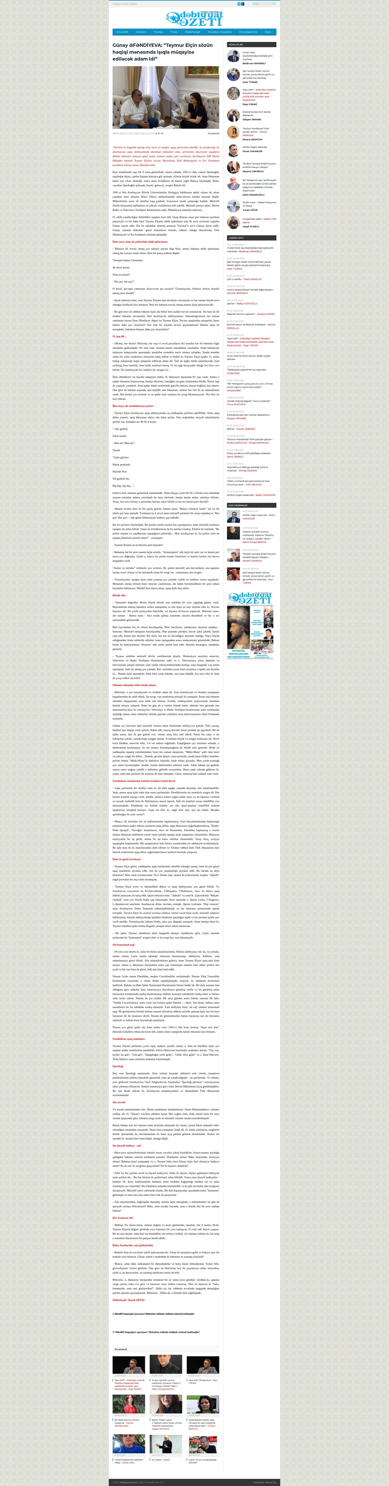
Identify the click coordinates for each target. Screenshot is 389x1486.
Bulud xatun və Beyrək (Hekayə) (251, 326)
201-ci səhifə (244, 279)
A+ (159, 133)
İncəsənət (213, 133)
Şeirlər (242, 303)
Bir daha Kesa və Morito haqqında (127, 1423)
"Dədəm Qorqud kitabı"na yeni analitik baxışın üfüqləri (259, 165)
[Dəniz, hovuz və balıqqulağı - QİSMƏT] (203, 1445)
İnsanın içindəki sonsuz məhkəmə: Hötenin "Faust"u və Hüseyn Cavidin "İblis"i (258, 536)
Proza (173, 31)
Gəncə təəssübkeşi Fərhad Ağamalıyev (250, 291)
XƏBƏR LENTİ (236, 238)
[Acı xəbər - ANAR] (166, 1445)
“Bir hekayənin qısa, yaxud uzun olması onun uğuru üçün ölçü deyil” (250, 387)
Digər (268, 31)
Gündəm (141, 31)
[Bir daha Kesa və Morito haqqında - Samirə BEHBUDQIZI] (129, 1405)
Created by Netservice (264, 1482)
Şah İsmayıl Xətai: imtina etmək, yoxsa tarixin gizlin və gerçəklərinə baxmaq (258, 74)
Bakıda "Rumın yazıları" (251, 314)
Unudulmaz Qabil (259, 221)
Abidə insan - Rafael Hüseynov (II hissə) (259, 204)
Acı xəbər (161, 1459)
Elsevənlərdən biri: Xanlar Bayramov (257, 114)
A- (162, 133)
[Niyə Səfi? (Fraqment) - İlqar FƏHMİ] (203, 1366)
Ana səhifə (122, 31)
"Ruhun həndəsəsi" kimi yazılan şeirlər (256, 132)
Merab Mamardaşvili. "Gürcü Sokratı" (249, 403)
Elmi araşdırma (248, 31)
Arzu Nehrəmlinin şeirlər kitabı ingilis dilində (248, 357)
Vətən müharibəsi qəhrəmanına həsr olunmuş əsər (248, 483)
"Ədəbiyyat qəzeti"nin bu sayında (247, 371)
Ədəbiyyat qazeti (129, 1482)
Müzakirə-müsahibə (220, 31)
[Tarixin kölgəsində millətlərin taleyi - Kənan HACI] (129, 1445)
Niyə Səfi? (259, 94)
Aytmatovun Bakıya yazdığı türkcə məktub (247, 469)
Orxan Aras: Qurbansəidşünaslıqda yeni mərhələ (257, 56)
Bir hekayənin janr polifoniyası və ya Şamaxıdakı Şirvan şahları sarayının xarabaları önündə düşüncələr (259, 185)
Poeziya (158, 31)
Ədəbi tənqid (192, 31)
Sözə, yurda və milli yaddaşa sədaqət (249, 455)
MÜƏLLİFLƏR (236, 44)
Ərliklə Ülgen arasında (255, 147)
